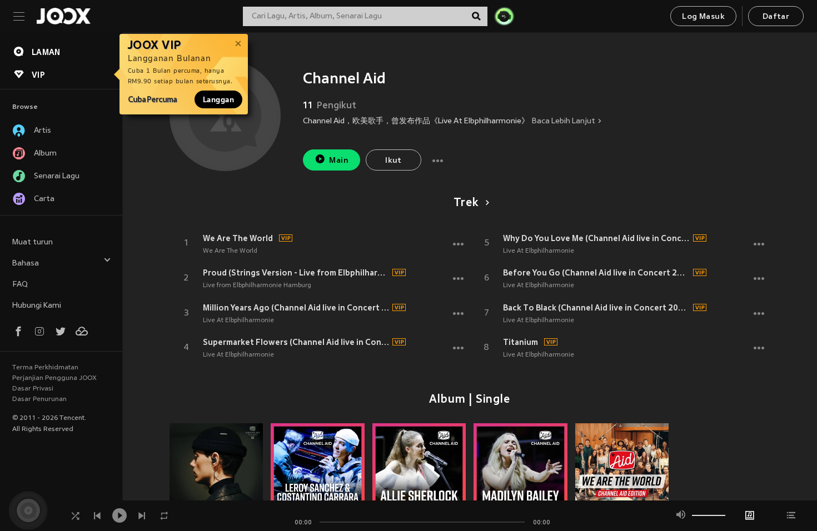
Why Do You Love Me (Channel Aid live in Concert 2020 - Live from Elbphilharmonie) (596, 238)
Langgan (218, 99)
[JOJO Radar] (504, 16)
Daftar (776, 17)
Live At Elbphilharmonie (238, 320)
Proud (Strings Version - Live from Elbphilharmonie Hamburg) (296, 272)
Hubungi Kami (36, 306)
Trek (466, 203)
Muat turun (32, 242)
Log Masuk (703, 17)
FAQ (20, 284)
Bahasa (25, 263)
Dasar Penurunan (39, 399)
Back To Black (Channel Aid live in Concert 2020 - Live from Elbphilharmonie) (596, 307)
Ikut (393, 161)
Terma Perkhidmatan (45, 368)
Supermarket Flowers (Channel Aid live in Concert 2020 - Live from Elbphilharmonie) (296, 342)
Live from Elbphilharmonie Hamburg (257, 285)
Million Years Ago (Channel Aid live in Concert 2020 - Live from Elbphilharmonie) (296, 307)
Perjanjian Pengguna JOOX (54, 378)
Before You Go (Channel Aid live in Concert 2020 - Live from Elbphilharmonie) (596, 272)
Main (338, 161)
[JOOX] (63, 16)
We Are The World (238, 238)
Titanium (520, 342)
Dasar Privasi (32, 389)
